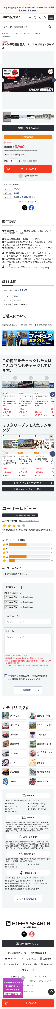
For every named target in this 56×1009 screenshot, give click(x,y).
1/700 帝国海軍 (20, 196)
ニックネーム (11, 616)
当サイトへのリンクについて (41, 981)
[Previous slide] (2, 80)
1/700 (16, 192)
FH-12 (32, 196)
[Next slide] (54, 80)
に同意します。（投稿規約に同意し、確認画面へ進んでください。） (28, 677)
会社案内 (14, 977)
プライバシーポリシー (41, 977)
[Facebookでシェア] (31, 207)
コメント (9, 631)
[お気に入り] (35, 17)
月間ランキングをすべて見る (27, 489)
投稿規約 (12, 675)
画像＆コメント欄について (29, 520)
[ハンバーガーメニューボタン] (51, 17)
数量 (6, 161)
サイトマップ (28, 985)
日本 (16, 296)
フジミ (17, 188)
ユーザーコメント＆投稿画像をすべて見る (19, 515)
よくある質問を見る (27, 898)
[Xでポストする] (24, 207)
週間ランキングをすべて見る (27, 483)
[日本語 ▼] (30, 17)
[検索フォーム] (45, 17)
